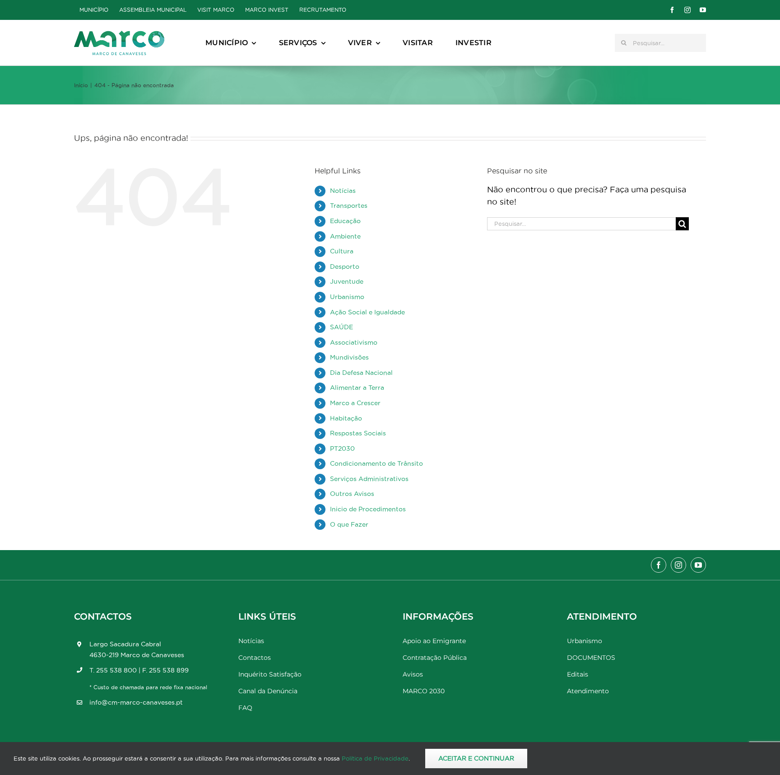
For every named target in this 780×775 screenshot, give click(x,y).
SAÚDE (341, 327)
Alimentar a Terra (357, 387)
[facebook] (672, 10)
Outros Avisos (352, 493)
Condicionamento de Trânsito (376, 463)
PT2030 (342, 448)
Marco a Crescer (355, 402)
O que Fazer (349, 524)
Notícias (343, 190)
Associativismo (353, 342)
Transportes (348, 205)
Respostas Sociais (358, 433)
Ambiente (345, 236)
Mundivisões (349, 357)
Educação (345, 220)
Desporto (344, 266)
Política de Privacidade (375, 758)
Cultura (341, 251)
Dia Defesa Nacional (361, 372)
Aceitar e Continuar (476, 758)
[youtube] (703, 10)
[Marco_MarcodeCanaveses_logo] (119, 34)
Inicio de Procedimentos (368, 509)
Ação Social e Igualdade (367, 312)
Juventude (346, 281)
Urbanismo (347, 296)
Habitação (346, 418)
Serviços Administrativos (369, 478)
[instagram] (687, 10)
